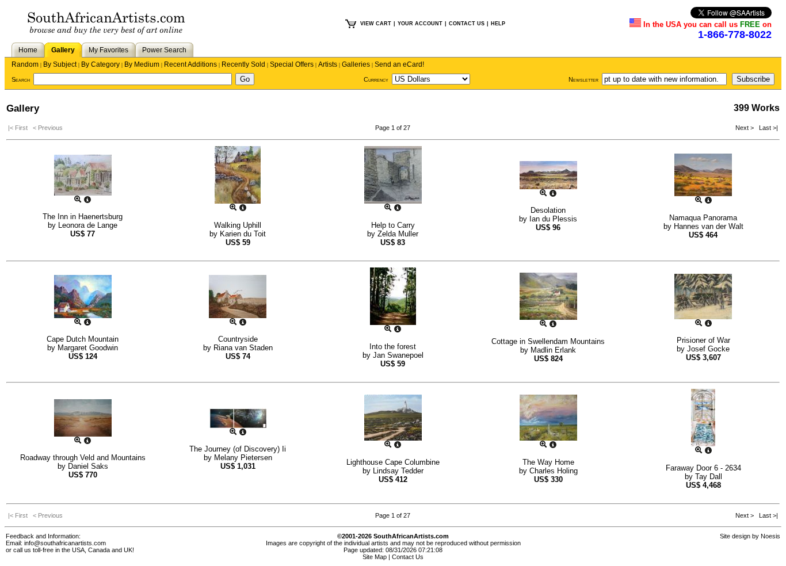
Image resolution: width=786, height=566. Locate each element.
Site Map (375, 556)
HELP (498, 23)
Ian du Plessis (553, 219)
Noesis (770, 536)
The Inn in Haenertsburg (83, 216)
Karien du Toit (243, 234)
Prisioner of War (703, 340)
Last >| (767, 127)
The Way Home (548, 462)
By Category (100, 64)
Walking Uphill (237, 225)
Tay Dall (708, 476)
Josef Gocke (708, 349)
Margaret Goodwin (88, 347)
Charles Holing (553, 470)
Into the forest (392, 346)
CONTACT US (466, 23)
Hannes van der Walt (708, 226)
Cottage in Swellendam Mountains (548, 341)
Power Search (164, 50)
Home (27, 50)
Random (25, 64)
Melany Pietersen (243, 457)
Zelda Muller (397, 234)
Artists (327, 64)
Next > (745, 127)
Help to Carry (393, 225)
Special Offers (292, 64)
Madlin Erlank (553, 350)
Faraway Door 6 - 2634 (703, 468)
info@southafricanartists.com (65, 543)
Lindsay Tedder (398, 470)
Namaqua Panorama (703, 217)
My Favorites (108, 50)
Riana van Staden (243, 347)
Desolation (548, 210)
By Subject (60, 64)
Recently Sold (243, 64)
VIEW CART (375, 23)
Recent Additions (190, 64)
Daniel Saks (88, 466)
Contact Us (407, 556)
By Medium (141, 64)
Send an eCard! (399, 64)
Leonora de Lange (87, 225)
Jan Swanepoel (398, 355)
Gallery (63, 50)
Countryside (238, 339)
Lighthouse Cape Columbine (393, 462)
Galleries (356, 64)
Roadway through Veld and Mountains (83, 457)
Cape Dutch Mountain (83, 339)
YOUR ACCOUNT (420, 23)
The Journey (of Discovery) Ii (237, 449)
